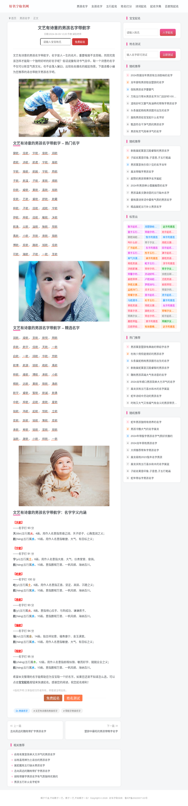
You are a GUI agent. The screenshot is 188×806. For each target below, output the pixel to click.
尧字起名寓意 (169, 295)
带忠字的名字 (152, 315)
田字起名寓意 (169, 247)
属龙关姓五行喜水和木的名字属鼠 (150, 389)
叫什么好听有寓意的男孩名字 (135, 242)
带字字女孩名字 (169, 268)
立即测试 (168, 54)
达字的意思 (169, 326)
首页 (13, 18)
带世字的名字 (152, 268)
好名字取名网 (115, 797)
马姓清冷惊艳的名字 (135, 300)
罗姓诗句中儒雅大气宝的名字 (152, 284)
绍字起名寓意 (169, 315)
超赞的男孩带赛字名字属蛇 (146, 178)
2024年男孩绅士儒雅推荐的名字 (149, 185)
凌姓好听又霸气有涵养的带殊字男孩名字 (154, 103)
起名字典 (155, 6)
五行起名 (111, 6)
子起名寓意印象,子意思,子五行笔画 (151, 157)
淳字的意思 (169, 263)
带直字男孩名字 (135, 310)
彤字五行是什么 (152, 252)
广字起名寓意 (135, 247)
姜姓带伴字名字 (135, 279)
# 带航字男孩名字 (72, 710)
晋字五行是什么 (135, 252)
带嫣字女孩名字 (169, 321)
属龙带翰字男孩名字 (142, 171)
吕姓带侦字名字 (135, 326)
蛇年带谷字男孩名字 (142, 478)
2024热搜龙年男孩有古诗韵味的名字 (152, 75)
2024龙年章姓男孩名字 (144, 443)
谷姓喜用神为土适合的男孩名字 (32, 760)
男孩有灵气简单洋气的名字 (146, 131)
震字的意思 (169, 300)
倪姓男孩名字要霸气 (142, 89)
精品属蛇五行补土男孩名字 (146, 206)
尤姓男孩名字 (169, 279)
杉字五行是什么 (152, 300)
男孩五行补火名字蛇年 (27, 782)
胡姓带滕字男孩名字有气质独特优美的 (36, 776)
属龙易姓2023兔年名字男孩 (146, 457)
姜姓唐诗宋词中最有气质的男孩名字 (151, 199)
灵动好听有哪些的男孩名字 (152, 274)
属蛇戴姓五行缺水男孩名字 (29, 765)
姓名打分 (126, 6)
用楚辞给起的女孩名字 (152, 226)
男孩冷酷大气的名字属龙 (145, 429)
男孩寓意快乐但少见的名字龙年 (149, 164)
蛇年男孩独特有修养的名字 (146, 422)
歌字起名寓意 (135, 226)
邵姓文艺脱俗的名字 (152, 310)
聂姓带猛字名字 (135, 321)
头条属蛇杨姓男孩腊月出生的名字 (150, 110)
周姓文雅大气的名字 (169, 242)
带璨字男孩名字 (135, 295)
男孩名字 (82, 6)
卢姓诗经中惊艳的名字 (152, 279)
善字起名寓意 (152, 295)
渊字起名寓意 (169, 252)
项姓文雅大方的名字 (152, 305)
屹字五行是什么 (152, 263)
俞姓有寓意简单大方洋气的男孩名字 (34, 754)
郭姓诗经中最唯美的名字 (135, 237)
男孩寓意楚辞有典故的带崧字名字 (150, 347)
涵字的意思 (152, 258)
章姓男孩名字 (135, 305)
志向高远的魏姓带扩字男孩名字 (32, 771)
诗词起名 (141, 6)
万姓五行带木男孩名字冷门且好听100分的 (155, 96)
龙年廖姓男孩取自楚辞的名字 (147, 82)
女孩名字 (96, 6)
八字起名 (168, 32)
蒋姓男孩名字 (135, 263)
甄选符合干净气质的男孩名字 (147, 124)
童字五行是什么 (135, 232)
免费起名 (80, 42)
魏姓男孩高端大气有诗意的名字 (149, 374)
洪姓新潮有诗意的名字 (135, 268)
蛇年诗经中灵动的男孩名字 (146, 396)
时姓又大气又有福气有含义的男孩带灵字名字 (156, 403)
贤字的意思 (152, 321)
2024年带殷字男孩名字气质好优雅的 (152, 436)
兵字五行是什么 (152, 289)
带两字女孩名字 (135, 315)
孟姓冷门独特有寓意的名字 (135, 289)
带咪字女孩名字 (169, 310)
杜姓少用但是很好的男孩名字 (147, 354)
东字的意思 (152, 247)
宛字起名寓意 (169, 232)
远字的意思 (169, 226)
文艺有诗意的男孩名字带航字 (64, 27)
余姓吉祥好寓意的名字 (169, 274)
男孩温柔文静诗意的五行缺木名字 (150, 192)
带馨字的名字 (135, 274)
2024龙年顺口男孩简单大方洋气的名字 (153, 381)
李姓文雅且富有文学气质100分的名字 (135, 284)
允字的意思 (169, 305)
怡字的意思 (152, 237)
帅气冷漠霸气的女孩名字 (135, 258)
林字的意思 (169, 237)
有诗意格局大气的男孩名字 (152, 326)
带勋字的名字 (152, 232)
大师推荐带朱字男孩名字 (145, 450)
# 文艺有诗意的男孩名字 (45, 710)
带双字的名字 (169, 289)
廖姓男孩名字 (169, 258)
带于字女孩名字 (152, 242)
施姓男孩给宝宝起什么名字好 (147, 117)
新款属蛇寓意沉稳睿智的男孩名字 (150, 150)
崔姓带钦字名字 (169, 284)
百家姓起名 (172, 6)
